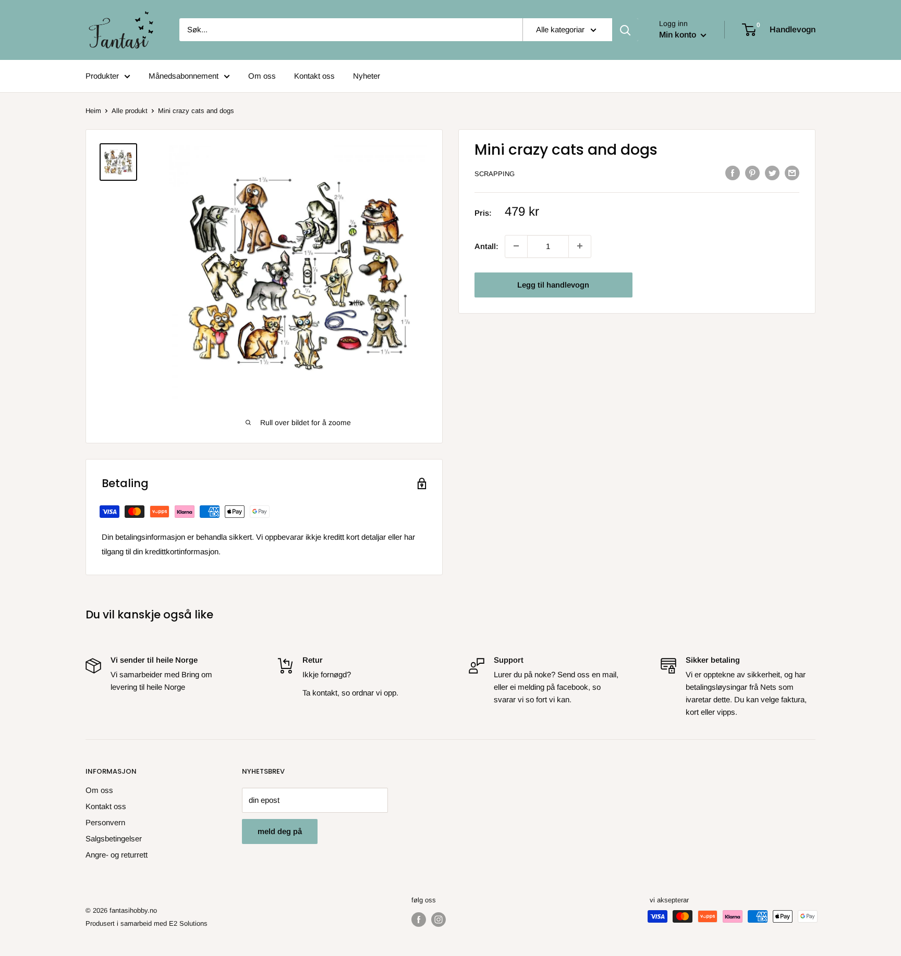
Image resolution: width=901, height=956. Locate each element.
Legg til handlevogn (553, 284)
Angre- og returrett (117, 854)
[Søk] (625, 29)
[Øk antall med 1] (516, 246)
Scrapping (494, 174)
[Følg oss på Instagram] (438, 919)
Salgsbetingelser (114, 838)
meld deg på (280, 831)
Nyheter (366, 75)
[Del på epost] (792, 172)
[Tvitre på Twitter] (772, 172)
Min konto (678, 34)
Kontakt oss (314, 75)
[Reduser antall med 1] (580, 246)
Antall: (486, 245)
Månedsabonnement (183, 75)
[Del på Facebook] (732, 172)
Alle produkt (130, 111)
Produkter (102, 75)
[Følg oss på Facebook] (418, 919)
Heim (93, 111)
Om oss (262, 75)
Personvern (105, 822)
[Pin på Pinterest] (752, 172)
